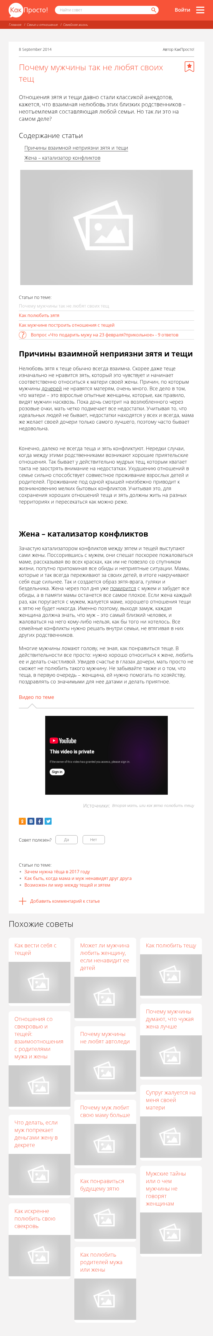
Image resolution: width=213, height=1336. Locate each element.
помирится (123, 588)
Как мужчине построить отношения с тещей (67, 325)
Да (66, 839)
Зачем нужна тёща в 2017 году (57, 872)
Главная (15, 24)
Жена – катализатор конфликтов (62, 157)
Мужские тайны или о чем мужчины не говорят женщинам (166, 1188)
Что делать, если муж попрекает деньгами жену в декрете (36, 1134)
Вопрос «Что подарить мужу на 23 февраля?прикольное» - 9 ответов (104, 335)
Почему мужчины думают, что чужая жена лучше (170, 1019)
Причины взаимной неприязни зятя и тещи (76, 147)
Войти (182, 9)
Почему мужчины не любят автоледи (105, 1037)
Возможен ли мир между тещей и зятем (67, 885)
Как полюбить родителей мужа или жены (101, 1262)
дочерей (52, 388)
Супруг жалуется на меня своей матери (171, 1100)
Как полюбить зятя (39, 315)
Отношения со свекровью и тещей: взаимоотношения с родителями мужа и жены (39, 1037)
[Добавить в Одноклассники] (22, 821)
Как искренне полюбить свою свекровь (34, 1218)
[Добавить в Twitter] (48, 821)
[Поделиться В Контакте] (30, 821)
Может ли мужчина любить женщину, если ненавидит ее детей (105, 957)
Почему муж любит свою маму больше (105, 1111)
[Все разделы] (200, 10)
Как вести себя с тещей (35, 949)
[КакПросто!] (28, 10)
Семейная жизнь (75, 24)
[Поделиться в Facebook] (39, 821)
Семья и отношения (42, 24)
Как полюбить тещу (171, 945)
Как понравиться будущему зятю (102, 1184)
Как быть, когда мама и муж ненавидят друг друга (78, 878)
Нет (93, 839)
